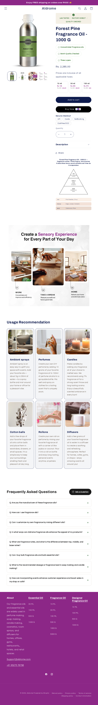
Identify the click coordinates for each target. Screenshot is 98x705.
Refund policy (57, 693)
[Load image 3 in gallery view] (33, 76)
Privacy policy (70, 693)
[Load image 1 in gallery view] (12, 76)
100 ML (31, 610)
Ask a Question (82, 492)
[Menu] (6, 8)
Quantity (59, 128)
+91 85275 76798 (15, 665)
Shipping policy (67, 696)
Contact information (83, 696)
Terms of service (84, 693)
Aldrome (30, 693)
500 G (31, 616)
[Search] (79, 8)
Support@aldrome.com (19, 659)
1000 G (31, 622)
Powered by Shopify (41, 693)
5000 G (53, 634)
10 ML (53, 604)
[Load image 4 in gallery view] (43, 76)
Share (61, 153)
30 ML (31, 604)
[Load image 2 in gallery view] (22, 76)
